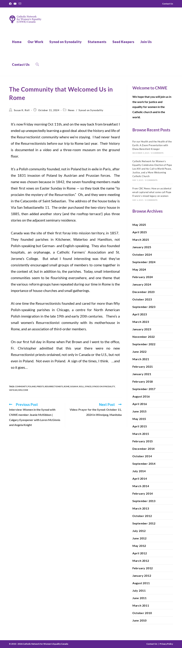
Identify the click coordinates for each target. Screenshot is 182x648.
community (21, 386)
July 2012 (139, 530)
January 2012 (141, 575)
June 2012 (139, 538)
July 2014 (139, 471)
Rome (66, 386)
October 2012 (142, 516)
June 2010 (139, 620)
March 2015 (140, 433)
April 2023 (139, 314)
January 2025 (141, 247)
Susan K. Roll (22, 110)
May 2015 (139, 418)
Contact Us (151, 643)
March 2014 (140, 486)
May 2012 (139, 545)
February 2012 (142, 568)
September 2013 (144, 501)
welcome (23, 390)
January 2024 (141, 284)
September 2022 (144, 344)
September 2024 (144, 262)
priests (40, 386)
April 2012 (139, 553)
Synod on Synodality (91, 110)
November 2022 (143, 336)
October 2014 (142, 456)
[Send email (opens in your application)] (20, 4)
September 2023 (144, 306)
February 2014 (142, 493)
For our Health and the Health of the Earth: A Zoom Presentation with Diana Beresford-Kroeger (152, 145)
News (71, 110)
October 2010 (142, 613)
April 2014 (139, 478)
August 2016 (141, 396)
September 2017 (144, 389)
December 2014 (143, 448)
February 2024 (142, 277)
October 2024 (142, 254)
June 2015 (139, 411)
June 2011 (139, 598)
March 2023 (140, 321)
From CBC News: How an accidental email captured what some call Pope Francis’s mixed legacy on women (151, 192)
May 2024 (139, 269)
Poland (32, 386)
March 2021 (140, 359)
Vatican (13, 390)
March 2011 (140, 605)
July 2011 (139, 590)
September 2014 (144, 463)
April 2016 (139, 404)
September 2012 (144, 523)
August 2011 (141, 583)
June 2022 (139, 351)
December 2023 (143, 292)
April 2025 (139, 232)
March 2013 (140, 508)
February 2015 (142, 441)
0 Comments (157, 153)
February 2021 (142, 366)
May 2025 (139, 224)
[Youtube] (15, 4)
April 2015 (139, 426)
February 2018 (142, 381)
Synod (88, 386)
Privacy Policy (166, 643)
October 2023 (142, 299)
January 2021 (141, 374)
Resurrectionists (54, 386)
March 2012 (140, 560)
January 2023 (141, 329)
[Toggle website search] (37, 64)
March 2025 (140, 239)
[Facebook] (11, 4)
